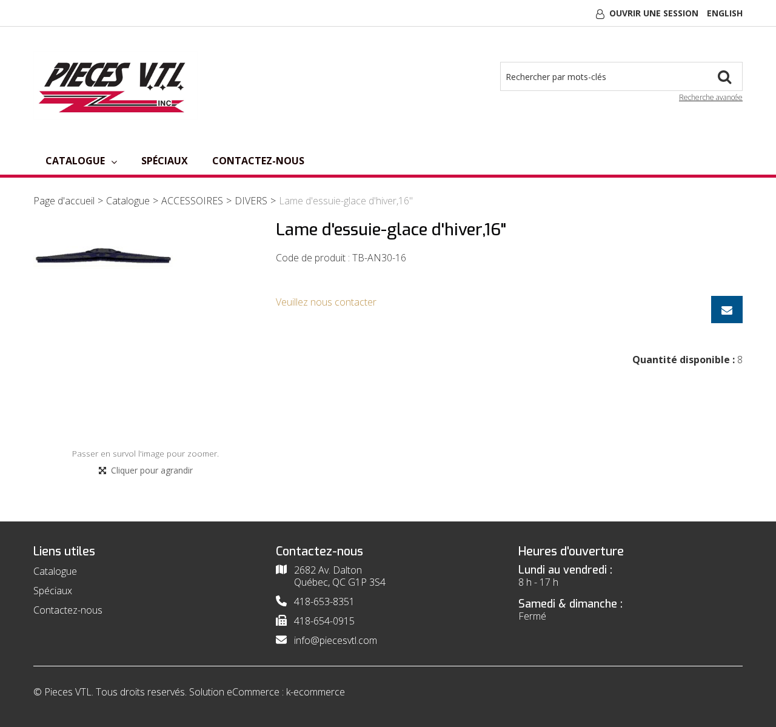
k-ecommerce (315, 692)
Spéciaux (164, 160)
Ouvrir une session (653, 13)
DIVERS (251, 200)
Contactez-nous (258, 160)
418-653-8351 (324, 601)
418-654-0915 (324, 621)
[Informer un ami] (727, 309)
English (725, 13)
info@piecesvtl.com (335, 640)
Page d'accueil (64, 200)
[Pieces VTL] (115, 85)
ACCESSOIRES (192, 200)
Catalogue (75, 160)
